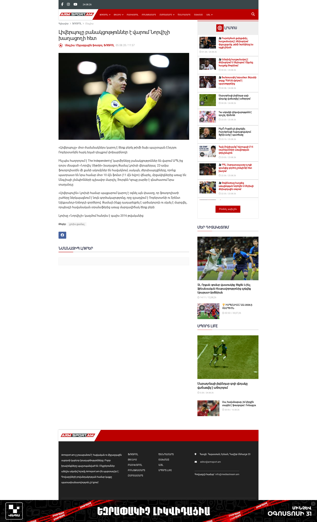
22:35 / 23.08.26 (228, 193)
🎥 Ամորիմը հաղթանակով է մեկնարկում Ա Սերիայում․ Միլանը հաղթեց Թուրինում (236, 62)
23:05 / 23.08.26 (228, 157)
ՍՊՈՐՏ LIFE (165, 470)
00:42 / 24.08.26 (228, 70)
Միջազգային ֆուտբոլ (89, 45)
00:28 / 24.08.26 (228, 103)
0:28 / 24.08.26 (206, 393)
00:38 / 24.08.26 (228, 88)
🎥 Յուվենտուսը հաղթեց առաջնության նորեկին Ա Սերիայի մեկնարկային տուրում (236, 186)
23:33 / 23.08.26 (228, 120)
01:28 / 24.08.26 (209, 52)
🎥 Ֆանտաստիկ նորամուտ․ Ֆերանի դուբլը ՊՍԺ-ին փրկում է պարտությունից (237, 80)
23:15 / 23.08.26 (228, 139)
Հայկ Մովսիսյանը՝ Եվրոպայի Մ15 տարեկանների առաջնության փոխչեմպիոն (236, 150)
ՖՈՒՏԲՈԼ (104, 15)
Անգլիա (89, 23)
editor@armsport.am (210, 462)
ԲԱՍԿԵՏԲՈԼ (132, 15)
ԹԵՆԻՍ (117, 15)
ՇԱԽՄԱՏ (198, 15)
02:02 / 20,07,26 (232, 313)
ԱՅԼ (208, 15)
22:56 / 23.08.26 (228, 175)
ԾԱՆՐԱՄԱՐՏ (184, 15)
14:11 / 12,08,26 (208, 297)
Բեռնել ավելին (228, 209)
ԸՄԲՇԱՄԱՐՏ (166, 15)
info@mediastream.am (227, 474)
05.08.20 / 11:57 (125, 45)
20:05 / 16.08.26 (231, 410)
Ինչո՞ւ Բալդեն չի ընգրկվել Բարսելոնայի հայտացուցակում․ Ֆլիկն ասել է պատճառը (235, 131)
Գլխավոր (64, 23)
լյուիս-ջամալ (77, 224)
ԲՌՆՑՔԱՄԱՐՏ (149, 15)
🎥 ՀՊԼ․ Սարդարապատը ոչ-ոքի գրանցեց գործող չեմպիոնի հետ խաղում (235, 168)
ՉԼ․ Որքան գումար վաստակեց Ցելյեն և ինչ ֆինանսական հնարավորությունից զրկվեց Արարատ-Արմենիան (224, 288)
